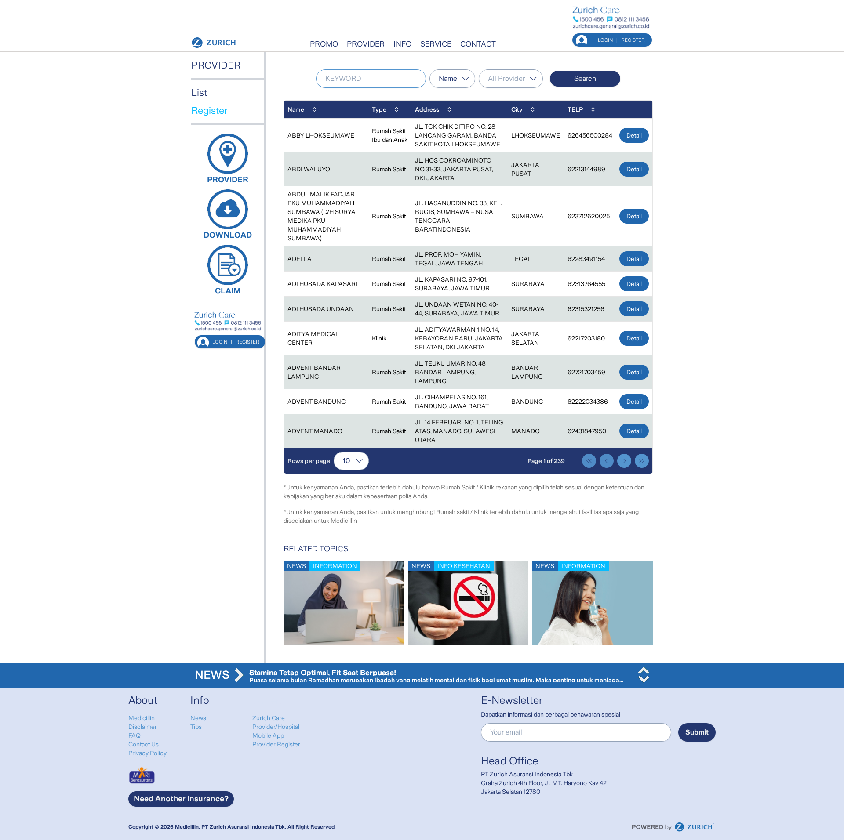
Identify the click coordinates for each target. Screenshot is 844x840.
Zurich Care (268, 717)
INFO (402, 44)
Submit (697, 732)
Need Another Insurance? (181, 798)
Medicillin (141, 717)
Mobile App (268, 735)
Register (209, 110)
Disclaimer (142, 726)
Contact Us (143, 744)
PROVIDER (366, 44)
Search (585, 78)
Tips (196, 726)
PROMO (324, 44)
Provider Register (276, 744)
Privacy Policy (147, 753)
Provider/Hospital (275, 726)
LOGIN (605, 40)
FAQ (134, 735)
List (199, 92)
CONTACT (478, 44)
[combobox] (452, 78)
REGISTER (633, 40)
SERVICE (435, 44)
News (198, 717)
